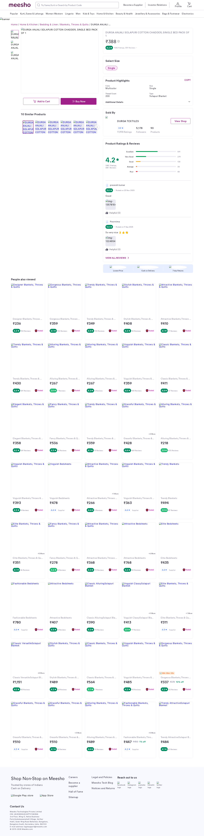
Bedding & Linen (49, 24)
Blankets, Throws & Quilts (74, 24)
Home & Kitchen (29, 24)
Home (14, 24)
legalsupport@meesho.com (35, 827)
